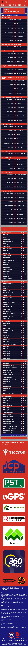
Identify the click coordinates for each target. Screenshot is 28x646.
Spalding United (20, 61)
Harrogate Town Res (9, 210)
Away (7, 606)
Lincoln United (10, 168)
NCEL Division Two (6, 157)
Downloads (3, 623)
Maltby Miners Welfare (8, 349)
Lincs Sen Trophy (11, 601)
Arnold (18, 135)
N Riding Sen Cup (18, 601)
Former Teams (22, 616)
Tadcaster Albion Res (8, 218)
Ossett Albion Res (20, 206)
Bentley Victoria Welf (8, 126)
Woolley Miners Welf (21, 153)
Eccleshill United (20, 112)
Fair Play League (9, 609)
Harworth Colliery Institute (9, 302)
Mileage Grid (17, 616)
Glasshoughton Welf (21, 187)
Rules (20, 622)
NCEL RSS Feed (21, 627)
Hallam (11, 89)
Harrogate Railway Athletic (9, 314)
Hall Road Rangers (8, 377)
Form (9, 606)
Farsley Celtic (10, 99)
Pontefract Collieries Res (9, 421)
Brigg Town (10, 28)
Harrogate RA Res (20, 222)
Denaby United (20, 130)
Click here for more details (20, 438)
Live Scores (8, 5)
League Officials (3, 622)
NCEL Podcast (19, 595)
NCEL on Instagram (11, 626)
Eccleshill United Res (8, 193)
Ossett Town (19, 160)
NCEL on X (5, 626)
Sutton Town (10, 147)
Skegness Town (10, 61)
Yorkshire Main (20, 164)
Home (2, 5)
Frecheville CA (10, 164)
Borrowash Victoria (9, 24)
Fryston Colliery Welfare (9, 393)
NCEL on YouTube (14, 627)
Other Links (5, 628)
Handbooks (23, 622)
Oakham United (10, 174)
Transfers (14, 595)
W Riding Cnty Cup (10, 602)
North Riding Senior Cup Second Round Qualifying (12, 66)
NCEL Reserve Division (7, 191)
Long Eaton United (9, 139)
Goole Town (10, 108)
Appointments (9, 619)
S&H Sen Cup (3, 602)
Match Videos (24, 595)
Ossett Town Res (9, 214)
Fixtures (5, 594)
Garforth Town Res (20, 197)
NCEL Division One (6, 151)
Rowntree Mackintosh (8, 73)
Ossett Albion (10, 120)
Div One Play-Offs (11, 599)
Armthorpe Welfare (21, 116)
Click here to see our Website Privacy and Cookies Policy (14, 644)
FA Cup (21, 599)
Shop (2, 626)
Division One (19, 594)
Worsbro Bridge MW (21, 179)
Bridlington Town (9, 47)
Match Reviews (9, 595)
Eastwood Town (20, 143)
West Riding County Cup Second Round (12, 97)
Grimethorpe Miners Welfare (10, 344)
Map (13, 616)
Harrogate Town (7, 290)
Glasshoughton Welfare (9, 365)
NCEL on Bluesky (7, 627)
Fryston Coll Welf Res (8, 197)
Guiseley (19, 20)
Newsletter (11, 623)
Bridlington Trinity (21, 47)
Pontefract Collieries (8, 143)
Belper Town (19, 139)
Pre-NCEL (16, 623)
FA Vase (25, 599)
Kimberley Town (7, 388)
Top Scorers (3, 609)
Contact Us (16, 622)
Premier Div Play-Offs (21, 609)
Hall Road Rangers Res (8, 412)
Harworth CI (10, 153)
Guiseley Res (10, 202)
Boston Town (10, 53)
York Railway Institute (21, 73)
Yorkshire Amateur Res (8, 419)
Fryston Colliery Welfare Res (10, 428)
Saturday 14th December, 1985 (10, 15)
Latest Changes (3, 619)
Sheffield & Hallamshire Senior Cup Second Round (13, 77)
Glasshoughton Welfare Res (9, 430)
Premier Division (14, 594)
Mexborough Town (20, 89)
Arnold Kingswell (7, 351)
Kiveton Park (10, 93)
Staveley (11, 40)
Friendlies (16, 602)
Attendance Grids (4, 603)
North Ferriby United (9, 32)
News (14, 5)
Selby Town (10, 179)
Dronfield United (20, 80)
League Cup (17, 599)
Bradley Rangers (20, 108)
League (8, 594)
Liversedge (19, 103)
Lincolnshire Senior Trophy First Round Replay (13, 51)
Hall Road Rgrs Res (9, 206)
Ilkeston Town (20, 147)
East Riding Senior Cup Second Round (11, 44)
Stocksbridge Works (21, 93)
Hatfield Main (10, 116)
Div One (6, 599)
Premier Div (19, 598)
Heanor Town (10, 135)
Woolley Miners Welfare (9, 293)
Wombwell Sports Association (10, 379)
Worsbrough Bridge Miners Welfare (11, 368)
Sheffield (11, 36)
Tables (25, 5)
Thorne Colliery (7, 342)
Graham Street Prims (21, 174)
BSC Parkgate (10, 160)
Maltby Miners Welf (21, 85)
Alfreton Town (20, 126)
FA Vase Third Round (7, 17)
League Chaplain (10, 622)
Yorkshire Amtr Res (21, 218)
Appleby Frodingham (8, 278)
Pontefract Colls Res (21, 193)
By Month (14, 598)
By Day (7, 598)
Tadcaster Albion (20, 183)
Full (1, 606)
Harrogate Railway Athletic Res (10, 426)
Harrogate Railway (9, 112)
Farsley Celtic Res (20, 210)
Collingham (19, 120)
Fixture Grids (21, 602)
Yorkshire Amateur (9, 187)
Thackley (6, 265)
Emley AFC (11, 130)
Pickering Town (10, 69)
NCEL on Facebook (19, 626)
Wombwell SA (10, 183)
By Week (10, 598)
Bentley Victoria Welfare (9, 260)
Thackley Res (10, 222)
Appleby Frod (19, 57)
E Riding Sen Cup (4, 601)
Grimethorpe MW (20, 168)
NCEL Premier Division (7, 124)
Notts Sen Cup (24, 601)
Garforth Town (10, 103)
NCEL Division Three (7, 172)
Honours (7, 623)
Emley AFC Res (20, 202)
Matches (20, 5)
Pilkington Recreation (21, 99)
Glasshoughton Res (21, 214)
